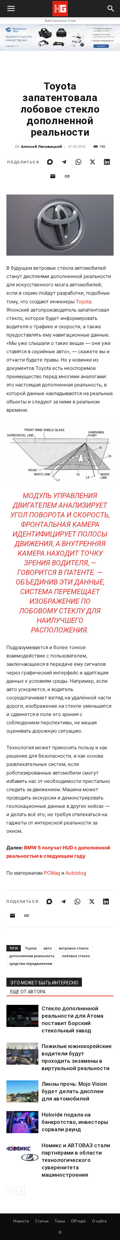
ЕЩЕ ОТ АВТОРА (27, 991)
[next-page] (21, 1191)
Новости (21, 1221)
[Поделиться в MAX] (50, 162)
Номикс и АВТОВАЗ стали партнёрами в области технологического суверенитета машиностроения (76, 1160)
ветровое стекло (74, 948)
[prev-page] (10, 1191)
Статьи (42, 1221)
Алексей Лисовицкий (41, 146)
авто (48, 948)
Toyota (83, 301)
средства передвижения (30, 963)
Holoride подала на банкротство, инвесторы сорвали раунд (75, 1122)
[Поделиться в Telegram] (64, 162)
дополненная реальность (32, 955)
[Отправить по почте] (53, 176)
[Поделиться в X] (92, 162)
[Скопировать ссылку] (67, 176)
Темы (60, 1221)
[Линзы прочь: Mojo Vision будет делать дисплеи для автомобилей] (22, 1091)
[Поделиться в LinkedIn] (107, 162)
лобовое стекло (76, 955)
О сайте (99, 1221)
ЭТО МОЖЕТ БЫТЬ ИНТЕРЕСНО (44, 982)
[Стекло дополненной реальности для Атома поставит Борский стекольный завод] (22, 1016)
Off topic (78, 1221)
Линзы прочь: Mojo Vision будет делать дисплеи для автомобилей (74, 1091)
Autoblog (76, 873)
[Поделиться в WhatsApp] (78, 162)
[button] (111, 8)
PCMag (52, 873)
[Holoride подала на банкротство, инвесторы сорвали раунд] (22, 1122)
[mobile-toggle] (11, 8)
